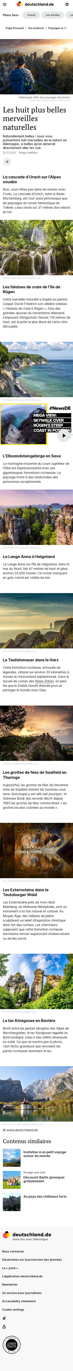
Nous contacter (13, 1251)
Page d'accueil (15, 28)
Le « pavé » (10, 1268)
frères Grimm (44, 681)
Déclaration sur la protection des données (32, 1259)
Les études (53, 14)
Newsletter (10, 1284)
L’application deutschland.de (22, 1276)
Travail (31, 14)
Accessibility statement (19, 1301)
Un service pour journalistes (22, 1293)
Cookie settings (13, 1309)
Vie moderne (36, 28)
